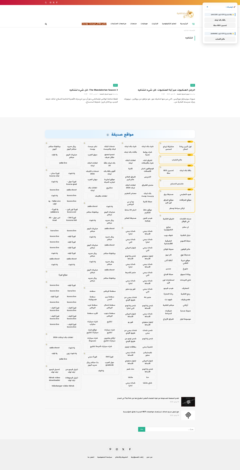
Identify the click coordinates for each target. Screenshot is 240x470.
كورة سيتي (92, 357)
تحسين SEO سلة (168, 171)
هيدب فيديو (168, 288)
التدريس (147, 177)
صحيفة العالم (130, 218)
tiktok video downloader (54, 378)
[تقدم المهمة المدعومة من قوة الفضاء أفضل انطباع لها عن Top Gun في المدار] (188, 402)
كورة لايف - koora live (71, 309)
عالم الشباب (177, 160)
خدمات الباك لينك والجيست (109, 147)
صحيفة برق (168, 194)
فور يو (130, 322)
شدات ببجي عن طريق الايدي (130, 298)
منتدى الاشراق (147, 185)
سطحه (92, 291)
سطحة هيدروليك (92, 298)
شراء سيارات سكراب (92, 322)
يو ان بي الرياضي (130, 202)
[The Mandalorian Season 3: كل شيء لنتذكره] (81, 66)
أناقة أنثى (168, 260)
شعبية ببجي (147, 347)
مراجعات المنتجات (118, 24)
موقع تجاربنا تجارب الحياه (109, 180)
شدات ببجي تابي (130, 240)
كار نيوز (168, 255)
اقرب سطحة (92, 313)
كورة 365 (109, 357)
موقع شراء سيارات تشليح (92, 331)
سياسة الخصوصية (104, 457)
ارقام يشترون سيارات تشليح (109, 339)
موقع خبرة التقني (185, 261)
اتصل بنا (91, 457)
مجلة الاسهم (185, 241)
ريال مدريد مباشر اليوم (71, 147)
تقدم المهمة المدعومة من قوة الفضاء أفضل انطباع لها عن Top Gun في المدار (148, 398)
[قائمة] (193, 24)
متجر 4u (147, 297)
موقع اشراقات (185, 200)
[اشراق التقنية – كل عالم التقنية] (184, 14)
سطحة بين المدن (109, 298)
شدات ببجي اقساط (147, 232)
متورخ (185, 269)
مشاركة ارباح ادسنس (168, 147)
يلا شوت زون (71, 353)
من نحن (149, 457)
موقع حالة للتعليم (147, 211)
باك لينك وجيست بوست (147, 194)
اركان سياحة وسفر (177, 208)
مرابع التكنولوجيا (168, 228)
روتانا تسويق (185, 274)
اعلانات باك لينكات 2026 (63, 337)
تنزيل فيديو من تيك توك (71, 370)
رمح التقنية (185, 294)
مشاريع (109, 188)
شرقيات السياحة (168, 312)
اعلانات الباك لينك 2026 (130, 186)
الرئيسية (184, 24)
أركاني (185, 305)
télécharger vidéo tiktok (63, 386)
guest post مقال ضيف (109, 155)
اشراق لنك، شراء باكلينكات (148, 161)
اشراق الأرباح (168, 319)
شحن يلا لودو (147, 338)
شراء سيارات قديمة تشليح (101, 346)
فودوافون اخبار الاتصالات (147, 169)
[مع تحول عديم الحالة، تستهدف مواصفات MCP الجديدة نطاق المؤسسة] (188, 415)
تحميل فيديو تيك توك (54, 370)
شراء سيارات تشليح (109, 331)
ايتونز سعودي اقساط (147, 257)
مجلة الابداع (168, 274)
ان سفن (185, 227)
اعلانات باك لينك (92, 189)
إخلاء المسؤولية (137, 457)
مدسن (168, 269)
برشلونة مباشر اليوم (54, 147)
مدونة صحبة (185, 311)
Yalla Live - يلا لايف (54, 202)
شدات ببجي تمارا (130, 232)
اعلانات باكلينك (101, 196)
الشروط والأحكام (121, 457)
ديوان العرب (92, 179)
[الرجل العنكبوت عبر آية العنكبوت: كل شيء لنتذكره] (158, 66)
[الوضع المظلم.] (46, 2)
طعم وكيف (185, 299)
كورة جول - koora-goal (71, 182)
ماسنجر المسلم (177, 184)
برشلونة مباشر (92, 212)
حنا (147, 377)
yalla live (63, 163)
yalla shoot (93, 206)
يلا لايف (101, 370)
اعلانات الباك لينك (130, 161)
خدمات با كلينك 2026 (92, 172)
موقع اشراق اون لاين (169, 201)
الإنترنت (155, 24)
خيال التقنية (185, 235)
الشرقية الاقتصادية (168, 242)
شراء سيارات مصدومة (92, 339)
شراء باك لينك (148, 146)
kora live (54, 230)
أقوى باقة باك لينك (109, 172)
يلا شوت (109, 206)
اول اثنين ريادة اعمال (185, 147)
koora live (54, 190)
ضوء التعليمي (185, 194)
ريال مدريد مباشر (109, 221)
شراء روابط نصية (147, 153)
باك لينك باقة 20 (109, 164)
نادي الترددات (185, 280)
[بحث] (46, 24)
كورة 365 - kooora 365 (71, 218)
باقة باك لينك (185, 170)
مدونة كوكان (168, 249)
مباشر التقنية (168, 305)
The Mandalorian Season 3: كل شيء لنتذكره (94, 90)
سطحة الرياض (109, 291)
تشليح (109, 321)
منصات (133, 24)
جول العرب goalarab (109, 363)
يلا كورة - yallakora (54, 210)
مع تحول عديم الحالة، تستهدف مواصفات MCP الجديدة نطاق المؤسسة (151, 412)
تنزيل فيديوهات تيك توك (71, 378)
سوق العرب (92, 154)
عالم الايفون (185, 249)
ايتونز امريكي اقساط (130, 315)
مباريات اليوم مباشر (109, 213)
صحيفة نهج (185, 255)
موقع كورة (63, 275)
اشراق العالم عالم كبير (130, 178)
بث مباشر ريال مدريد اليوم (92, 363)
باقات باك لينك (130, 152)
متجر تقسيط (130, 272)
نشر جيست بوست (92, 147)
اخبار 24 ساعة (130, 210)
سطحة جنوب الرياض (109, 314)
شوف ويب (168, 235)
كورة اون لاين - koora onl (72, 210)
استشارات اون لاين (168, 281)
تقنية (192, 85)
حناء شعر (130, 369)
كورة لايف (72, 236)
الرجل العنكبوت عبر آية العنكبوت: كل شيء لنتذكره (166, 90)
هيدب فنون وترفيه (147, 219)
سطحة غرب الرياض (92, 306)
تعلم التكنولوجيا (169, 24)
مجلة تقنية (147, 201)
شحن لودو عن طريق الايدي (130, 339)
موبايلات (144, 24)
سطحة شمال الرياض (109, 306)
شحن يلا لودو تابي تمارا (130, 306)
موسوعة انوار (185, 319)
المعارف (185, 288)
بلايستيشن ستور (147, 353)
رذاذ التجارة (168, 294)
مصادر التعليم (130, 193)
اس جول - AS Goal (54, 218)
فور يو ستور (130, 289)
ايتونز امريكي (130, 248)
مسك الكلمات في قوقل (185, 220)
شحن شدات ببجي (147, 331)
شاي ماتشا (147, 383)
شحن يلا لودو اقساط (130, 257)
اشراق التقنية (168, 219)
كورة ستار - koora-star (55, 174)
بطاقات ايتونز (130, 347)
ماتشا (130, 377)
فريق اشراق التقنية (183, 94)
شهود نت (168, 299)
